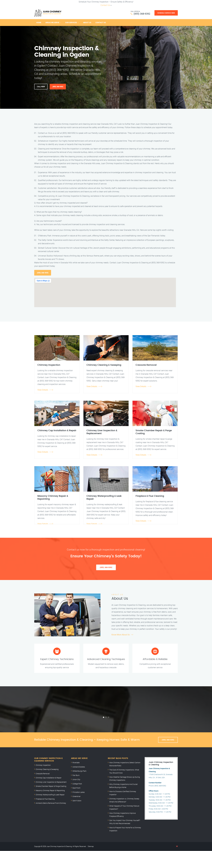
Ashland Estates (79, 767)
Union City (76, 779)
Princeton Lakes (79, 792)
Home (38, 22)
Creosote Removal (43, 773)
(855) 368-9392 (142, 13)
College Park (77, 784)
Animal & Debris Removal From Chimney (51, 803)
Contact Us (105, 5)
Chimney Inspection (43, 765)
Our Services (71, 22)
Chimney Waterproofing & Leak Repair (50, 794)
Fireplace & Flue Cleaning (45, 799)
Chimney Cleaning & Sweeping (47, 769)
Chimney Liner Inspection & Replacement (51, 782)
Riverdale (76, 762)
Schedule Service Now (166, 13)
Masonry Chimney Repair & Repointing (50, 790)
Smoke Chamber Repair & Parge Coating (51, 786)
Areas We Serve (52, 22)
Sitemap (91, 846)
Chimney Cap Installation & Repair (48, 778)
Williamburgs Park (79, 771)
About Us (87, 22)
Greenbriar (77, 796)
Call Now (41, 86)
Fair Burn (76, 775)
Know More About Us (121, 634)
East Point (76, 788)
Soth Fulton (77, 800)
